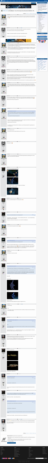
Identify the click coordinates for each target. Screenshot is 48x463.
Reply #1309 (8, 128)
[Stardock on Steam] (45, 40)
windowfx (44, 67)
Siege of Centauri (16, 455)
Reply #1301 (8, 14)
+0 (3, 36)
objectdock (39, 62)
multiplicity (42, 62)
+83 (3, 23)
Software (2, 447)
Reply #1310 (8, 141)
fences (38, 60)
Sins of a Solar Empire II (16, 451)
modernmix (44, 69)
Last (35, 13)
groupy (44, 62)
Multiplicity (2, 453)
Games (15, 447)
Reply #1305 (8, 69)
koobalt (3, 202)
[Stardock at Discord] (41, 42)
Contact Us (30, 455)
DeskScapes (2, 452)
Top (35, 14)
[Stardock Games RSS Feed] (44, 42)
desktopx (38, 65)
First (26, 13)
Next (33, 13)
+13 (3, 246)
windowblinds (41, 60)
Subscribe (45, 458)
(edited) (21, 27)
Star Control (15, 452)
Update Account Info (45, 453)
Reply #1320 (8, 317)
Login (8, 4)
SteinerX (3, 171)
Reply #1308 (8, 108)
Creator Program (30, 454)
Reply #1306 (8, 82)
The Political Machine (16, 453)
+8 (3, 343)
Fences (1, 451)
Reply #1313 (8, 198)
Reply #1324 (8, 390)
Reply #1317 (8, 250)
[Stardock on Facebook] (40, 40)
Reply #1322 (8, 348)
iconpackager (39, 66)
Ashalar (3, 32)
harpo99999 (3, 60)
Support (44, 447)
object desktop (39, 68)
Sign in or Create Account (11, 442)
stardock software (44, 61)
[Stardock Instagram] (44, 40)
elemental (42, 68)
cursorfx (38, 67)
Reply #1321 (8, 334)
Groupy (1, 454)
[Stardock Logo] (2, 1)
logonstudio (39, 69)
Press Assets (30, 453)
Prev (27, 13)
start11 (42, 66)
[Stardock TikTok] (42, 42)
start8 (38, 63)
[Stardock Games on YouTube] (41, 40)
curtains (42, 69)
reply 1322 (13, 376)
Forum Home (3, 4)
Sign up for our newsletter (31, 458)
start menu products (40, 61)
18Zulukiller (3, 339)
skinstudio (45, 66)
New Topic (33, 3)
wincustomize (41, 65)
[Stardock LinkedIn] (43, 42)
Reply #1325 (8, 419)
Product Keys (44, 451)
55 (32, 13)
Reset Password (44, 452)
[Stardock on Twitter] (39, 40)
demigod (41, 67)
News (29, 452)
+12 (3, 104)
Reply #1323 (8, 373)
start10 (45, 64)
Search (6, 4)
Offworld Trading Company (17, 454)
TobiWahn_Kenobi (3, 47)
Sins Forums (19, 14)
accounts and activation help (40, 64)
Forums (29, 456)
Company (30, 447)
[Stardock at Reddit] (39, 42)
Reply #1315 (8, 224)
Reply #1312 (8, 167)
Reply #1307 (8, 95)
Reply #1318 (8, 263)
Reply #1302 (8, 27)
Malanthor (3, 100)
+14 (3, 272)
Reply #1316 (8, 237)
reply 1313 (13, 240)
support (38, 70)
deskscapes (41, 63)
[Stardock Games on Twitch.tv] (42, 40)
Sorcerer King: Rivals (16, 456)
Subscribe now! (42, 36)
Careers (29, 451)
